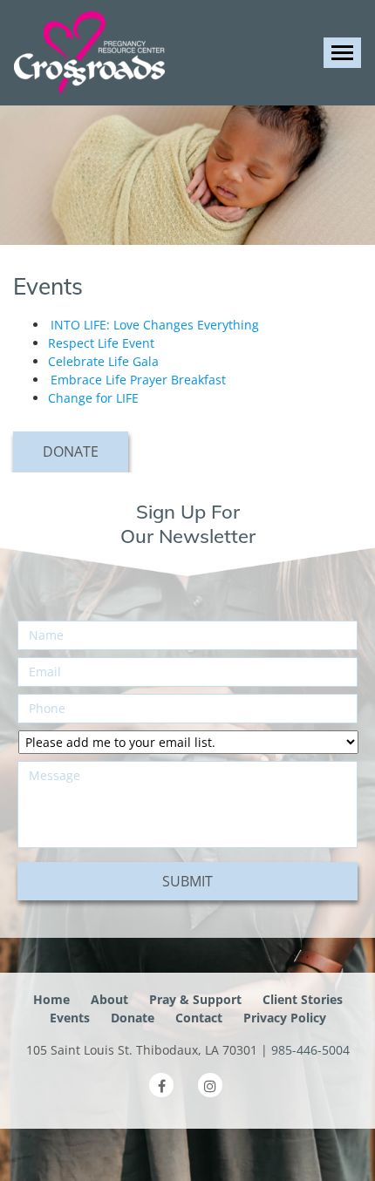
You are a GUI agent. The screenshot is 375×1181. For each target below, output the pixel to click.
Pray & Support (195, 999)
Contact (198, 1017)
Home (51, 999)
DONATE (71, 451)
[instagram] (210, 1085)
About (109, 999)
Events (70, 1017)
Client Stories (302, 999)
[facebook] (161, 1085)
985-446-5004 (310, 1050)
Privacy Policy (284, 1017)
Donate (132, 1017)
